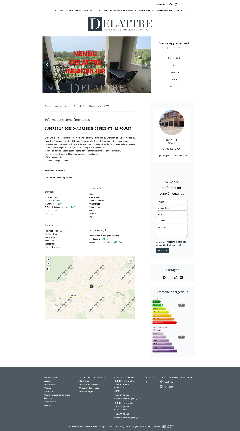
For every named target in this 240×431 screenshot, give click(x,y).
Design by (170, 426)
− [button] (48, 263)
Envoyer (162, 250)
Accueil (48, 106)
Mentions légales (100, 426)
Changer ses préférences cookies (145, 426)
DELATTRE (172, 139)
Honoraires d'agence (119, 426)
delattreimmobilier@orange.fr (127, 398)
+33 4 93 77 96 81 (174, 149)
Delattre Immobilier (124, 381)
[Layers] (131, 260)
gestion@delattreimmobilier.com (173, 155)
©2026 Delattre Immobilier (78, 426)
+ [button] (48, 259)
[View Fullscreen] (48, 269)
